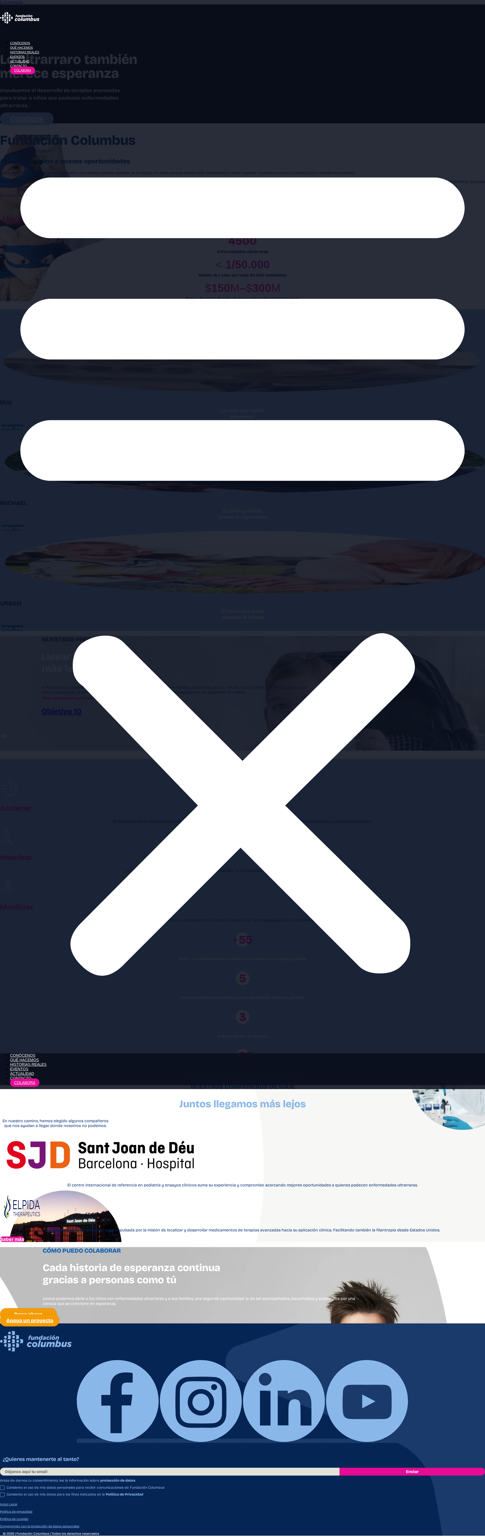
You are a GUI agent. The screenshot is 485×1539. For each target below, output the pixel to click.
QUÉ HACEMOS (21, 48)
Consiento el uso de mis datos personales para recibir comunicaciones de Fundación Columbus (85, 1487)
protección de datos (117, 1480)
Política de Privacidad (124, 1494)
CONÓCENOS (20, 43)
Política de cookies (14, 1519)
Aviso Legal (8, 1504)
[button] (242, 563)
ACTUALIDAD (20, 61)
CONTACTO (18, 66)
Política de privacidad (16, 1512)
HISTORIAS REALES (24, 52)
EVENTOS (17, 57)
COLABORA (22, 70)
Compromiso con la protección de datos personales (39, 1526)
